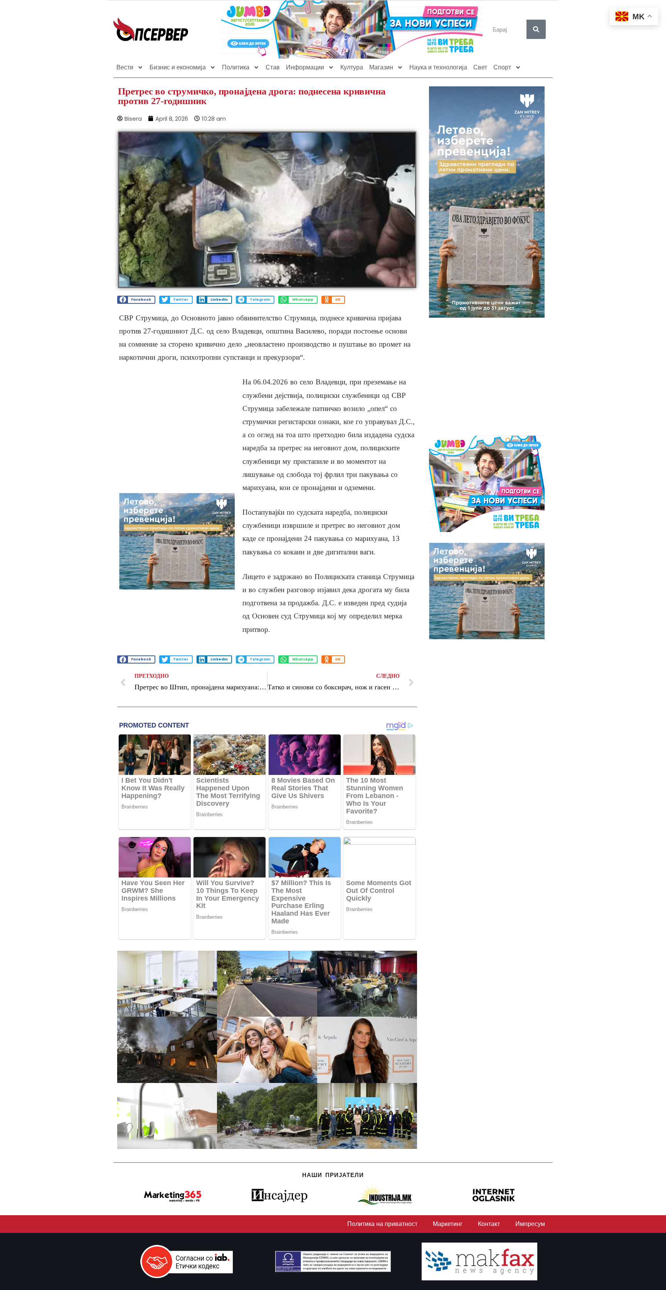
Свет (480, 67)
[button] (136, 300)
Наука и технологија (438, 67)
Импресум (530, 1223)
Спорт (502, 67)
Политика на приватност (382, 1223)
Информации (305, 67)
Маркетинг (447, 1223)
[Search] (536, 29)
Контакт (489, 1223)
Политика (235, 67)
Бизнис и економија (178, 67)
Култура (351, 67)
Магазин (381, 67)
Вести (124, 67)
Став (273, 67)
